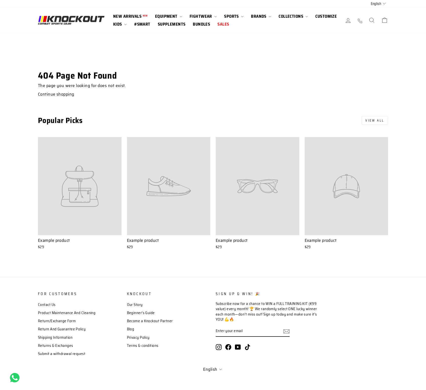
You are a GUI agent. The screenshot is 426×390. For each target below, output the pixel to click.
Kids (118, 24)
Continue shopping (56, 94)
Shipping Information (55, 337)
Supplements (172, 24)
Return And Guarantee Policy (62, 329)
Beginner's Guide (141, 313)
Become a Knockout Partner (150, 321)
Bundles (201, 24)
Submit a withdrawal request (61, 354)
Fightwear (201, 16)
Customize (326, 16)
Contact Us (47, 305)
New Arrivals (130, 16)
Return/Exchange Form (57, 321)
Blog (130, 329)
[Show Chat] (16, 377)
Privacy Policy (138, 337)
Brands (259, 16)
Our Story (135, 305)
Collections (291, 16)
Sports (232, 16)
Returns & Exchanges (55, 346)
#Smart (142, 24)
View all (374, 120)
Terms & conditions (143, 346)
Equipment (166, 16)
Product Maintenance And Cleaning (66, 313)
